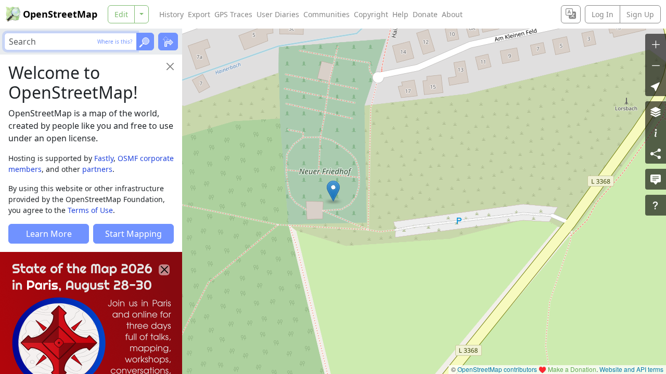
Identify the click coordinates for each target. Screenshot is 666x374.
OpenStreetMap (60, 14)
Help (400, 14)
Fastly (103, 158)
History (171, 14)
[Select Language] (571, 14)
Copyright (371, 14)
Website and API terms (631, 369)
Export (199, 14)
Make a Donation (572, 369)
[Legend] (655, 132)
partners (97, 169)
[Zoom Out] (655, 65)
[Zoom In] (655, 44)
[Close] (170, 66)
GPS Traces (233, 14)
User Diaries (278, 14)
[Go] (145, 41)
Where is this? (114, 41)
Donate (425, 14)
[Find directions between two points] (168, 41)
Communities (326, 14)
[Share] (655, 153)
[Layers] (655, 111)
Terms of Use (90, 210)
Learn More (49, 233)
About (452, 14)
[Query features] (655, 205)
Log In (602, 14)
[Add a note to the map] (655, 179)
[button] (333, 191)
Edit (121, 14)
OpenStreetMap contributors (497, 369)
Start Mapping (133, 233)
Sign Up (640, 14)
